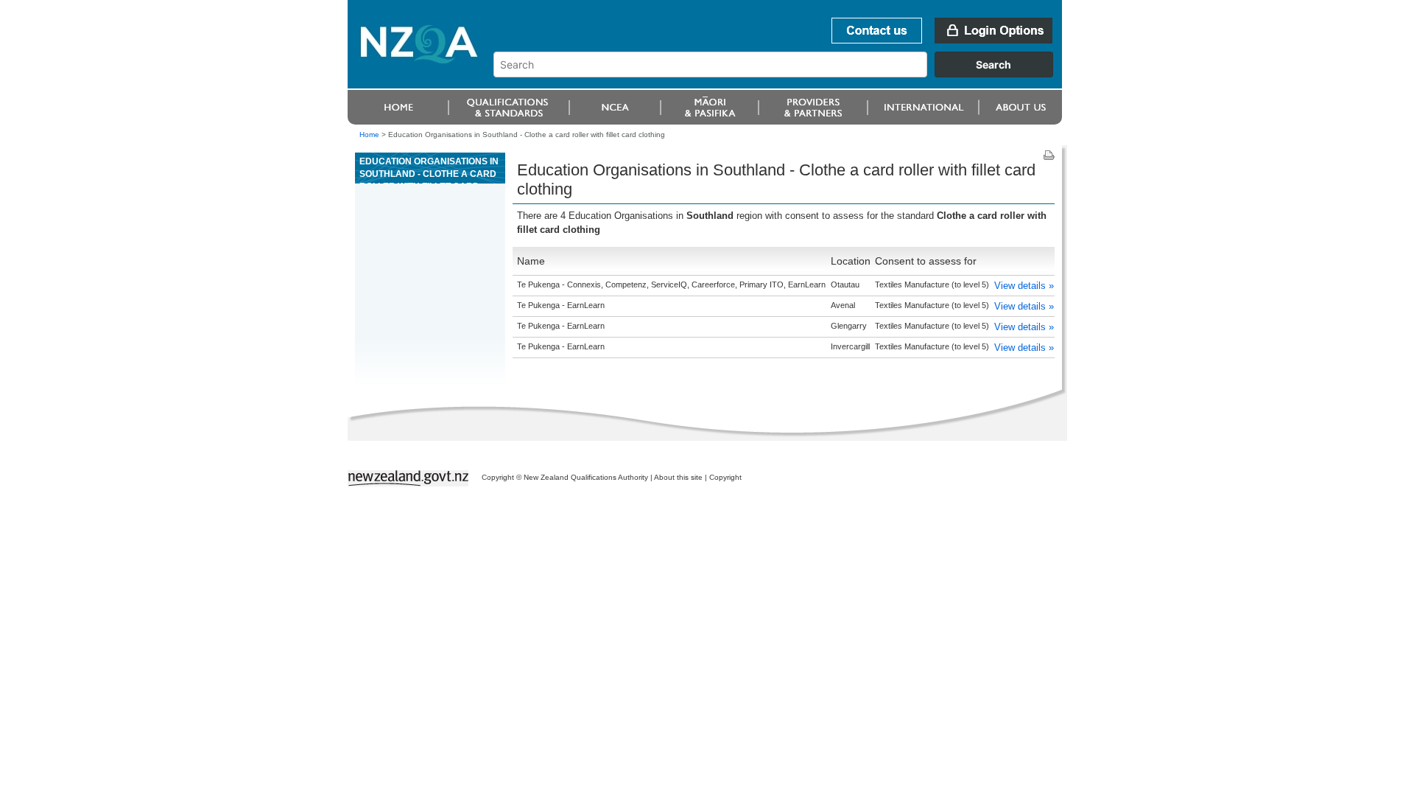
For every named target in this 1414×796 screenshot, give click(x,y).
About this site (678, 477)
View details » (1024, 285)
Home (369, 134)
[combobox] (780, 73)
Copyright (725, 477)
